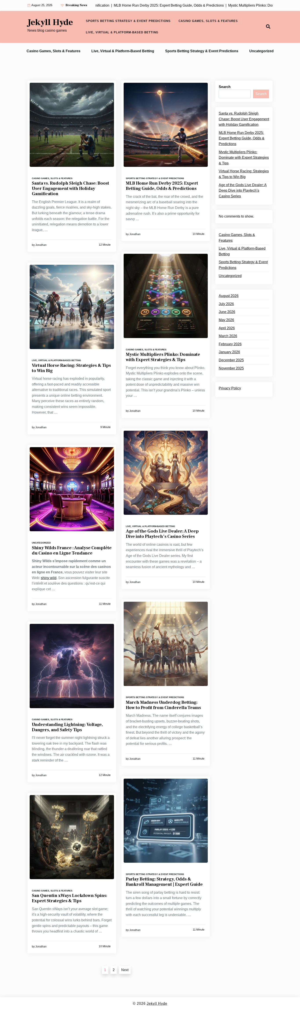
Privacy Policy (230, 388)
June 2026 (227, 312)
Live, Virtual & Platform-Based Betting (122, 32)
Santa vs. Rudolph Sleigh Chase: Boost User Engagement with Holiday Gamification (70, 188)
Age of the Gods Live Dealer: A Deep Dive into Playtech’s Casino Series (162, 534)
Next (124, 970)
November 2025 (231, 368)
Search (225, 87)
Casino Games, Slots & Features (208, 21)
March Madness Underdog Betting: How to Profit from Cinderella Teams (163, 705)
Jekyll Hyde (50, 22)
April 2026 (227, 328)
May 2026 (226, 320)
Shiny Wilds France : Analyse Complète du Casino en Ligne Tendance (72, 550)
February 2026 (230, 344)
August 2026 (229, 296)
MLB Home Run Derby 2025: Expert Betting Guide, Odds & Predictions (162, 186)
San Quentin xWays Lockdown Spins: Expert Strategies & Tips (69, 898)
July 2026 (226, 304)
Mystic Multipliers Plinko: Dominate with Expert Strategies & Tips (163, 357)
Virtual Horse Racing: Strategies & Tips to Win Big (71, 368)
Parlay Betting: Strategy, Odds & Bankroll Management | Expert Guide (164, 882)
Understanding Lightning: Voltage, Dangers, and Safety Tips (67, 727)
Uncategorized (261, 51)
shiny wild (48, 578)
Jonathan (41, 245)
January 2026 (229, 352)
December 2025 (231, 360)
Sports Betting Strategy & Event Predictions (128, 21)
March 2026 (228, 336)
